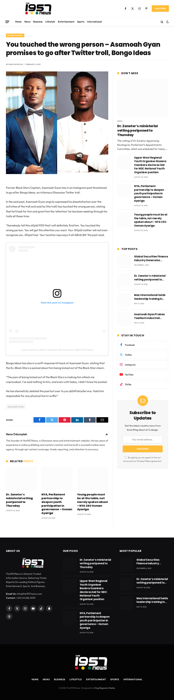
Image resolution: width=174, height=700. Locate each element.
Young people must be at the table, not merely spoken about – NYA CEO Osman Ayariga (92, 502)
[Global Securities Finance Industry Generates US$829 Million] (124, 261)
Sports (80, 21)
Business (37, 21)
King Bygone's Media (104, 688)
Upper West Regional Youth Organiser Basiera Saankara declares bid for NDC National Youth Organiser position (150, 165)
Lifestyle (50, 21)
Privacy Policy (143, 461)
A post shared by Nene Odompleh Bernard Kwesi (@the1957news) (57, 349)
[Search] (162, 22)
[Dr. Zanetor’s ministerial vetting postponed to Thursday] (21, 478)
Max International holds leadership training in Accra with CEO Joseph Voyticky (150, 297)
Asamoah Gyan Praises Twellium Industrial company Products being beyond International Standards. (151, 316)
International (94, 21)
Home (18, 21)
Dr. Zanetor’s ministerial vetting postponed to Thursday (19, 500)
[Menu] (7, 21)
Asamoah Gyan (16, 406)
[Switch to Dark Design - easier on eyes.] (167, 21)
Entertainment (66, 21)
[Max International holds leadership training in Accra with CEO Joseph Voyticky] (124, 300)
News (27, 21)
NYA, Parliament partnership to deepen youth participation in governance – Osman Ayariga (56, 504)
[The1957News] (35, 8)
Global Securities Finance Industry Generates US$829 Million (151, 258)
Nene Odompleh (15, 64)
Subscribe (160, 8)
